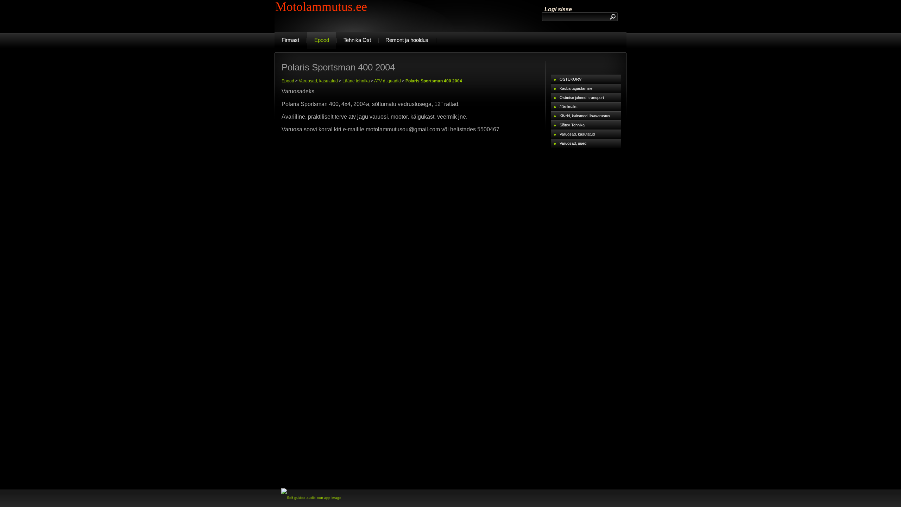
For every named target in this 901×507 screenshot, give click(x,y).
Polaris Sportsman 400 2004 (433, 81)
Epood (288, 81)
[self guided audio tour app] (311, 498)
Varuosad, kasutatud (318, 81)
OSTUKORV (570, 79)
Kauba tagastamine (576, 88)
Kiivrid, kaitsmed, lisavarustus (585, 116)
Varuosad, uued (573, 143)
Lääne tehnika (356, 81)
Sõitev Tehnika (572, 125)
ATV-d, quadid (387, 81)
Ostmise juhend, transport (582, 97)
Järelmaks (569, 107)
